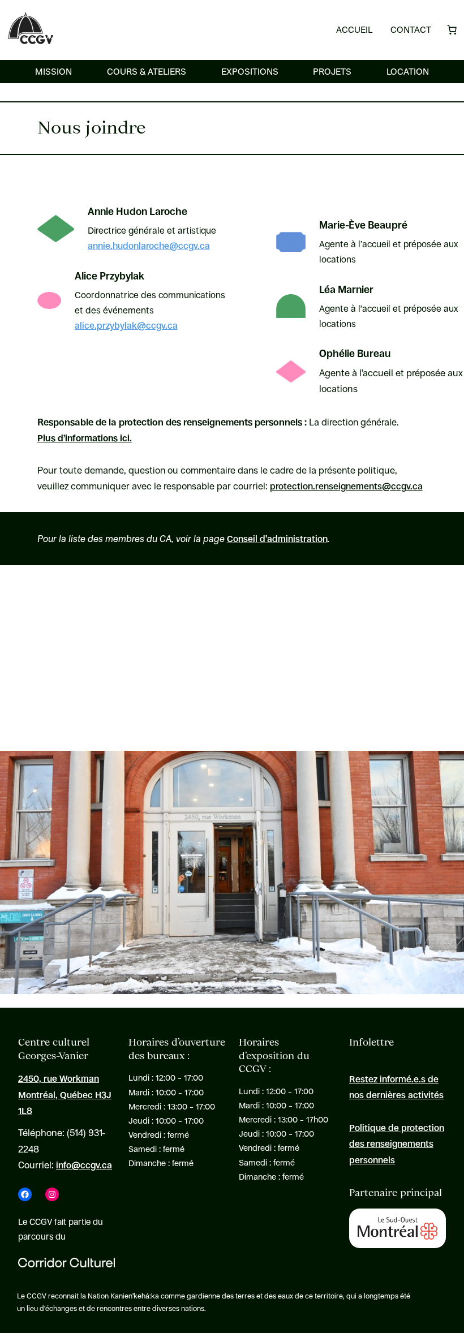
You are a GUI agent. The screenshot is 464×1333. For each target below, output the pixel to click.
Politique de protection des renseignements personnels (396, 1144)
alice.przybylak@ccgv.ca (126, 325)
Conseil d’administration (277, 539)
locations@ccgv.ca (226, 694)
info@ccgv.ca (84, 1165)
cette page (77, 711)
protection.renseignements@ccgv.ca (346, 486)
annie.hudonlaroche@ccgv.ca (149, 245)
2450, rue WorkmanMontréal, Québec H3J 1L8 (64, 1094)
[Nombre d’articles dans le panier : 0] (452, 30)
